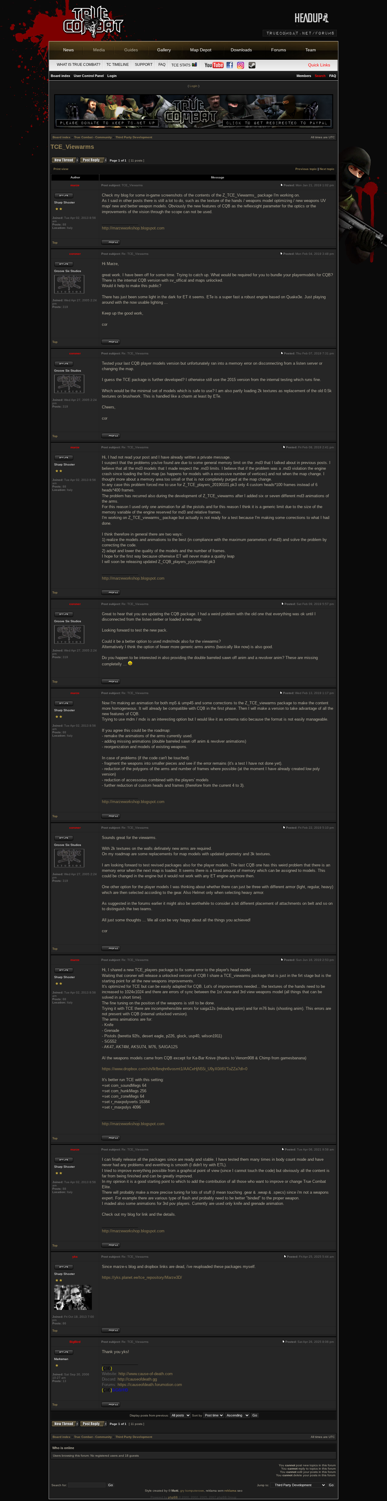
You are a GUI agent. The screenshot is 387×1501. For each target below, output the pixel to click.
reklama (230, 1490)
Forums (278, 49)
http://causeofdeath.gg (137, 1379)
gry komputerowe (192, 1490)
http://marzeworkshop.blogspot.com (133, 228)
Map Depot (200, 49)
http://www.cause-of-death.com (146, 1373)
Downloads (241, 49)
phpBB (173, 1497)
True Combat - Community (93, 137)
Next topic (327, 169)
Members (304, 76)
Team (310, 49)
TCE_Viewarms (72, 146)
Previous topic (306, 169)
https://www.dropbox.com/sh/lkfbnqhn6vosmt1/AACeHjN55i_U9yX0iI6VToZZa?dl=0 (174, 1069)
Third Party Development (133, 137)
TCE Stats (181, 65)
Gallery (164, 49)
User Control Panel (89, 76)
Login (112, 76)
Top (54, 242)
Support (143, 64)
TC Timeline (117, 64)
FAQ (161, 64)
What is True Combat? (78, 64)
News (68, 49)
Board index (60, 76)
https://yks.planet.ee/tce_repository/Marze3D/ (142, 1277)
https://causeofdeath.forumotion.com (150, 1384)
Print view (61, 169)
